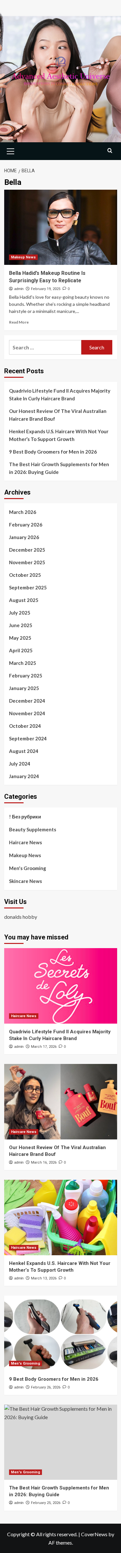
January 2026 (24, 537)
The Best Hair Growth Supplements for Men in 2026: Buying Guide (59, 468)
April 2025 (21, 650)
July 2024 (19, 763)
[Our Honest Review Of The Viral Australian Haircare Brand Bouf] (60, 1101)
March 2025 (22, 663)
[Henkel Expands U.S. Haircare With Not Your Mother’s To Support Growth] (60, 1217)
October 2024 (25, 726)
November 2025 (27, 562)
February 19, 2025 (45, 289)
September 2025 (28, 587)
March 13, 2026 (43, 1278)
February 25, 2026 (45, 1503)
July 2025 (19, 613)
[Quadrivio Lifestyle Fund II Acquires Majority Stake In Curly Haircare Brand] (60, 985)
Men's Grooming (27, 868)
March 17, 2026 (43, 1047)
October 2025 (25, 575)
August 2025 (23, 600)
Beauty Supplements (32, 829)
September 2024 (28, 738)
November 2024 (27, 713)
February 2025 (25, 675)
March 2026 (22, 512)
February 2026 (25, 524)
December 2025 (27, 550)
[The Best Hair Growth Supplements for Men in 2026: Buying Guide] (60, 1442)
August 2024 (23, 751)
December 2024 (27, 701)
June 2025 (20, 625)
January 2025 (24, 688)
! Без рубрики (25, 816)
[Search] (110, 150)
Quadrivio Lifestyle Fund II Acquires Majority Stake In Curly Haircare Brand (59, 394)
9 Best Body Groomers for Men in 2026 (53, 452)
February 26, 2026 (45, 1387)
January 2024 (24, 776)
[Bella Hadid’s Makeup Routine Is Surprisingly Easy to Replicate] (60, 227)
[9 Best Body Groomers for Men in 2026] (60, 1333)
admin (19, 289)
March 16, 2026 (43, 1162)
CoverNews (94, 1534)
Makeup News (23, 257)
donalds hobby (20, 917)
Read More (19, 322)
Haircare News (25, 842)
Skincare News (25, 881)
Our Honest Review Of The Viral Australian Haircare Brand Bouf (57, 415)
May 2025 (20, 638)
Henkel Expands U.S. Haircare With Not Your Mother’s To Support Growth (58, 435)
